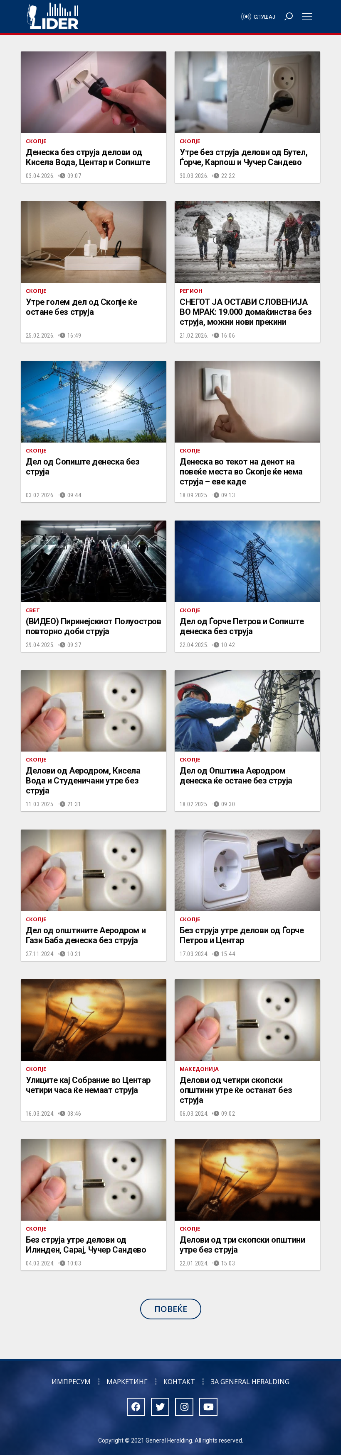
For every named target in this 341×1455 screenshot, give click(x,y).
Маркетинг (127, 1381)
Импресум (71, 1381)
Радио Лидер (52, 16)
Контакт (179, 1381)
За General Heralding (250, 1381)
